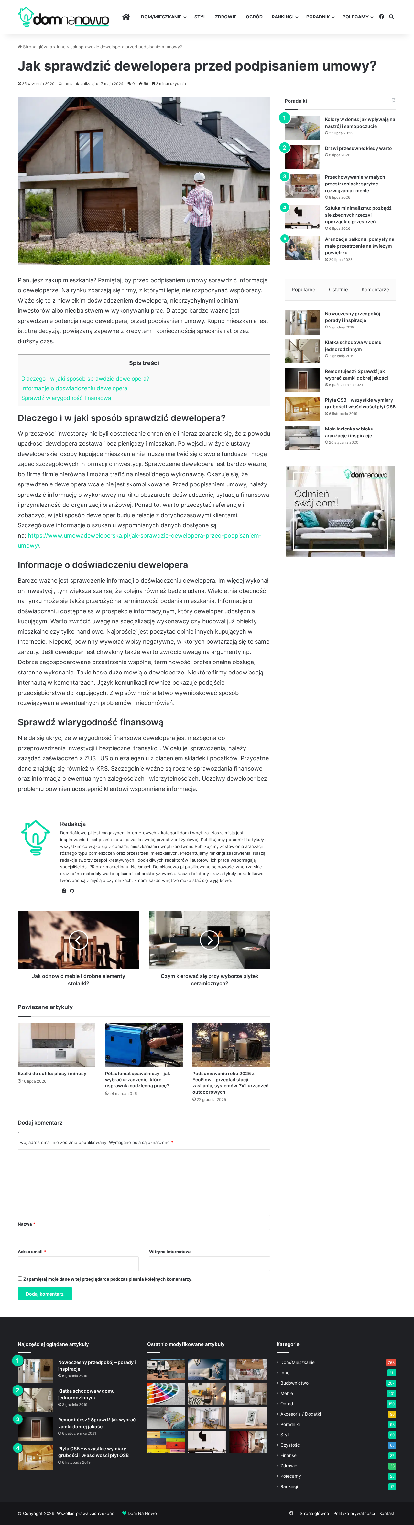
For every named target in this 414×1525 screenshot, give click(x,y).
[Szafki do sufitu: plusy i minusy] (56, 1045)
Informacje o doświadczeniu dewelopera (74, 388)
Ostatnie (338, 289)
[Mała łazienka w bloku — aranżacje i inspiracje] (302, 438)
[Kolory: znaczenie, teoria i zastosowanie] (166, 1394)
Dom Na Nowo (142, 1513)
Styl (200, 16)
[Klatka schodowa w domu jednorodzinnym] (302, 351)
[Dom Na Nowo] (63, 17)
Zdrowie (226, 16)
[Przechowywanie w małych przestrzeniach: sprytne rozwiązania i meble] (302, 186)
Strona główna (37, 46)
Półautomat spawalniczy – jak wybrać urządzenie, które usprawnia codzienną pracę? (137, 1079)
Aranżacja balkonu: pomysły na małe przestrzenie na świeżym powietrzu (359, 245)
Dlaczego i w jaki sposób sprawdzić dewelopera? (85, 378)
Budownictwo (294, 1383)
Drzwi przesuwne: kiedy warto (358, 148)
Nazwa (26, 1224)
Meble (286, 1393)
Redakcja (73, 823)
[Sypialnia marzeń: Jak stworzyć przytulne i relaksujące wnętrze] (207, 1370)
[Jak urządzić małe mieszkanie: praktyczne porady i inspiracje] (207, 1394)
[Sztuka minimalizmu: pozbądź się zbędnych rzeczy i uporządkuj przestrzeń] (302, 217)
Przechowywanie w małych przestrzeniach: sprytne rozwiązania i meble (355, 183)
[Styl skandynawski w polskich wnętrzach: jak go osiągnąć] (248, 1394)
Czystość (290, 1445)
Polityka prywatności (354, 1513)
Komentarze (375, 289)
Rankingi (283, 16)
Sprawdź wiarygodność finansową (66, 398)
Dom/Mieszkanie (161, 16)
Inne (61, 46)
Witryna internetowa (170, 1251)
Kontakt (387, 1513)
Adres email (32, 1251)
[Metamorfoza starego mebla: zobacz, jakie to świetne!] (166, 1442)
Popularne (303, 289)
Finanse (288, 1455)
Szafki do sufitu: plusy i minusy (52, 1073)
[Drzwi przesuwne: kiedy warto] (302, 157)
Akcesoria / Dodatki (300, 1414)
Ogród (254, 16)
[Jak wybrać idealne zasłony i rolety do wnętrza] (207, 1418)
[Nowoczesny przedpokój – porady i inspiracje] (302, 322)
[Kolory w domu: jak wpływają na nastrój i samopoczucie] (302, 128)
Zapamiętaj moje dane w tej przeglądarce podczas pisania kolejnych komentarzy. (108, 1279)
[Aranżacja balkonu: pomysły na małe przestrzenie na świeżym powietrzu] (302, 248)
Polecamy (356, 16)
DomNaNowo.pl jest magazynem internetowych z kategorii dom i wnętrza (134, 832)
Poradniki (290, 1424)
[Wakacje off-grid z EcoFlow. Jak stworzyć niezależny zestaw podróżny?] (166, 1370)
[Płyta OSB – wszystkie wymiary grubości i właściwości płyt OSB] (302, 409)
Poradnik (318, 16)
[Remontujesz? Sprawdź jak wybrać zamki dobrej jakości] (302, 380)
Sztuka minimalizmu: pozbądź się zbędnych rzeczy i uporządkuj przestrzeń (358, 214)
